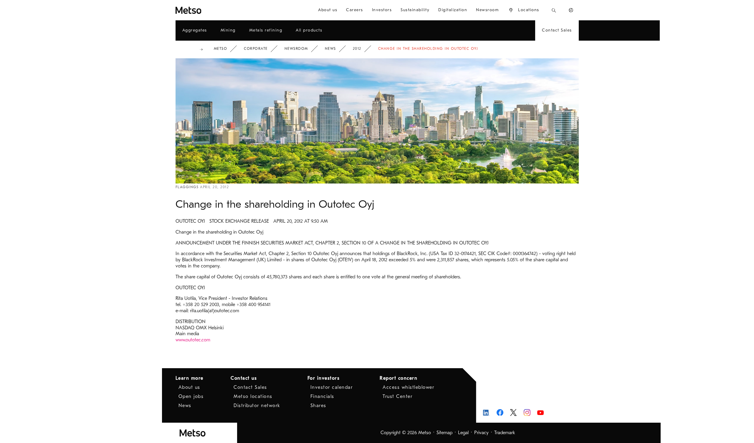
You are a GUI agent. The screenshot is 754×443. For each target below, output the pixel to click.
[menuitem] (328, 10)
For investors (323, 378)
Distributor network (257, 405)
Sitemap (444, 432)
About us (189, 387)
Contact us (244, 378)
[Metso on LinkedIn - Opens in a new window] (486, 412)
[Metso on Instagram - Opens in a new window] (527, 412)
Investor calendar (331, 387)
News (330, 49)
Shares (318, 405)
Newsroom (296, 49)
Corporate (256, 49)
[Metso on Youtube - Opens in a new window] (540, 412)
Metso (220, 49)
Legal (463, 432)
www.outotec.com (193, 340)
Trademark (504, 432)
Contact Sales (250, 387)
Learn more (190, 378)
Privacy (481, 432)
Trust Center (397, 396)
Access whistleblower (408, 387)
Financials (322, 396)
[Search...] (554, 10)
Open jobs (191, 396)
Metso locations (253, 396)
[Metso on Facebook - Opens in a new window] (500, 412)
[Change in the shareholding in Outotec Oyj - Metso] (210, 10)
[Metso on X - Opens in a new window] (513, 412)
